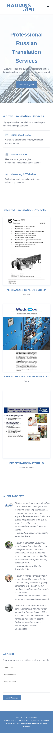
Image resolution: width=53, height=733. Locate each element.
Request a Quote (26, 84)
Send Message (12, 698)
